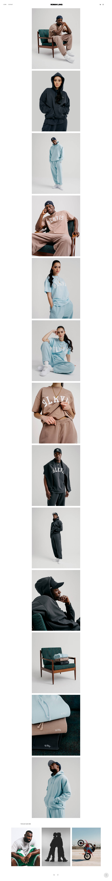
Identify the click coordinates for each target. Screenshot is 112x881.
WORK (4, 4)
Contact (10, 4)
